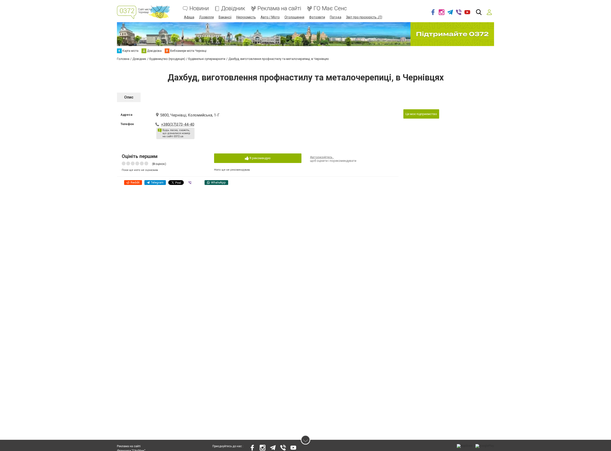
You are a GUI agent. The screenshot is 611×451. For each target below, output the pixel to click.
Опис (128, 97)
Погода (335, 17)
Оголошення (294, 17)
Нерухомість (246, 17)
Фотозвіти (317, 17)
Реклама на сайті (279, 8)
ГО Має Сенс (330, 8)
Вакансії (225, 17)
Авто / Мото (270, 17)
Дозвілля (206, 17)
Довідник (233, 8)
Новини (199, 8)
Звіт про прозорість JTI (364, 17)
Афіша (189, 17)
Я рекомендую (260, 158)
